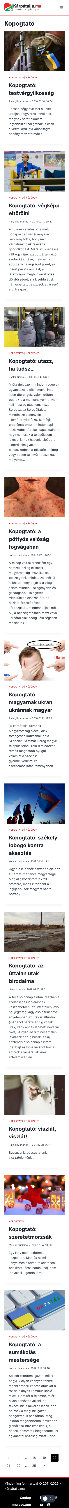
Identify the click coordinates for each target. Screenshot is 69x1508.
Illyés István (16, 989)
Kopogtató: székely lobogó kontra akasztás (33, 845)
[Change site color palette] (48, 1498)
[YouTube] (41, 1505)
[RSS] (49, 1505)
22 (18, 1465)
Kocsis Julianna (18, 555)
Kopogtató (16, 77)
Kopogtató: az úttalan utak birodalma (26, 973)
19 (44, 1458)
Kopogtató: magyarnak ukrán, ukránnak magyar (31, 702)
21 (8, 1465)
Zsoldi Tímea (16, 377)
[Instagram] (56, 1498)
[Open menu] (61, 7)
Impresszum (21, 1504)
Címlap (25, 1498)
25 (34, 1465)
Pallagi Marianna (18, 101)
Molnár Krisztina (18, 1245)
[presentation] (34, 51)
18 (34, 1458)
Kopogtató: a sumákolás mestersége (25, 1352)
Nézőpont (32, 77)
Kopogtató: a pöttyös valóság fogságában (29, 539)
